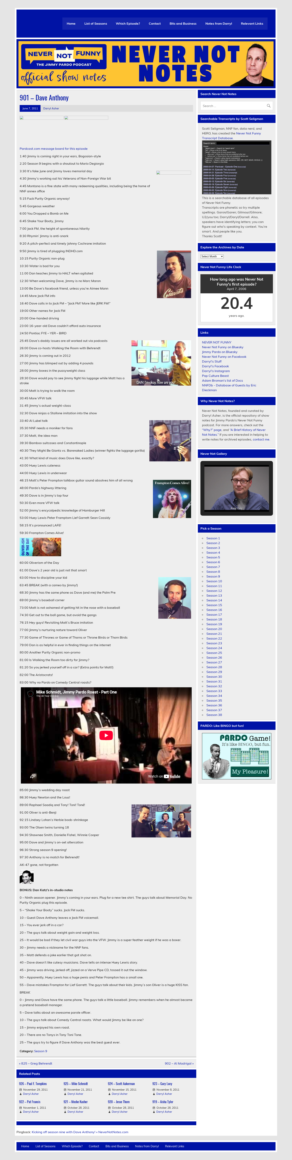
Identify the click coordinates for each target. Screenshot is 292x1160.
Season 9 (40, 1051)
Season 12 (214, 591)
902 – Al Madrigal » (179, 1063)
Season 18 (214, 619)
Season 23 (214, 643)
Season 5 (213, 557)
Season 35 (214, 700)
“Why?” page (211, 430)
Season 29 (214, 672)
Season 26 (214, 657)
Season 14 (214, 600)
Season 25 (214, 653)
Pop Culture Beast (215, 376)
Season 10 (214, 581)
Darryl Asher (51, 108)
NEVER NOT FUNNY (216, 342)
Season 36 (214, 705)
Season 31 (214, 681)
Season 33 (214, 691)
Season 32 (214, 686)
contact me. (261, 439)
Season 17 (214, 614)
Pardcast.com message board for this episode (54, 149)
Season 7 (213, 567)
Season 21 (214, 634)
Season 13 (214, 595)
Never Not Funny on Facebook (224, 357)
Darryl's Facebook (215, 366)
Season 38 (214, 715)
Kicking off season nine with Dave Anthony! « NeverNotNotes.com (80, 1132)
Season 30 (214, 677)
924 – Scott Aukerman (121, 1083)
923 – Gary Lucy (162, 1083)
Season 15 (214, 605)
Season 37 (214, 710)
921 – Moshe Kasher (76, 1101)
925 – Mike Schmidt (76, 1083)
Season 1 (213, 538)
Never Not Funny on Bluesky (223, 347)
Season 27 (214, 662)
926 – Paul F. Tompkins (33, 1083)
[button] (227, 501)
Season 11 (214, 586)
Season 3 (213, 548)
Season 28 (214, 667)
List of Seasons (95, 23)
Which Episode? (128, 23)
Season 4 (213, 552)
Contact (155, 23)
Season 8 (213, 572)
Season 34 (214, 696)
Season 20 (214, 629)
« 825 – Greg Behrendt (35, 1063)
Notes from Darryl (218, 23)
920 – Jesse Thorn (119, 1101)
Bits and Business (183, 23)
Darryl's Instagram (216, 371)
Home (71, 23)
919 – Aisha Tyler (162, 1101)
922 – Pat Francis (29, 1101)
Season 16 (214, 610)
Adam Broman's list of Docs (222, 380)
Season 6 (213, 562)
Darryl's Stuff (211, 361)
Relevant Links (252, 23)
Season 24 (214, 648)
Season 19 (214, 624)
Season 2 (213, 543)
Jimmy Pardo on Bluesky (220, 352)
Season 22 (214, 638)
